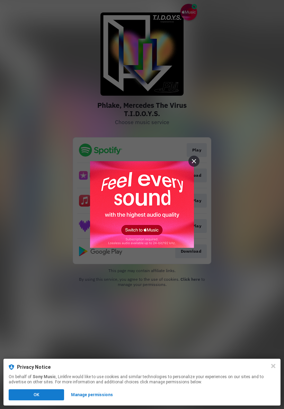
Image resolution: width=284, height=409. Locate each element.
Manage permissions (92, 394)
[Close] (273, 366)
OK (36, 394)
